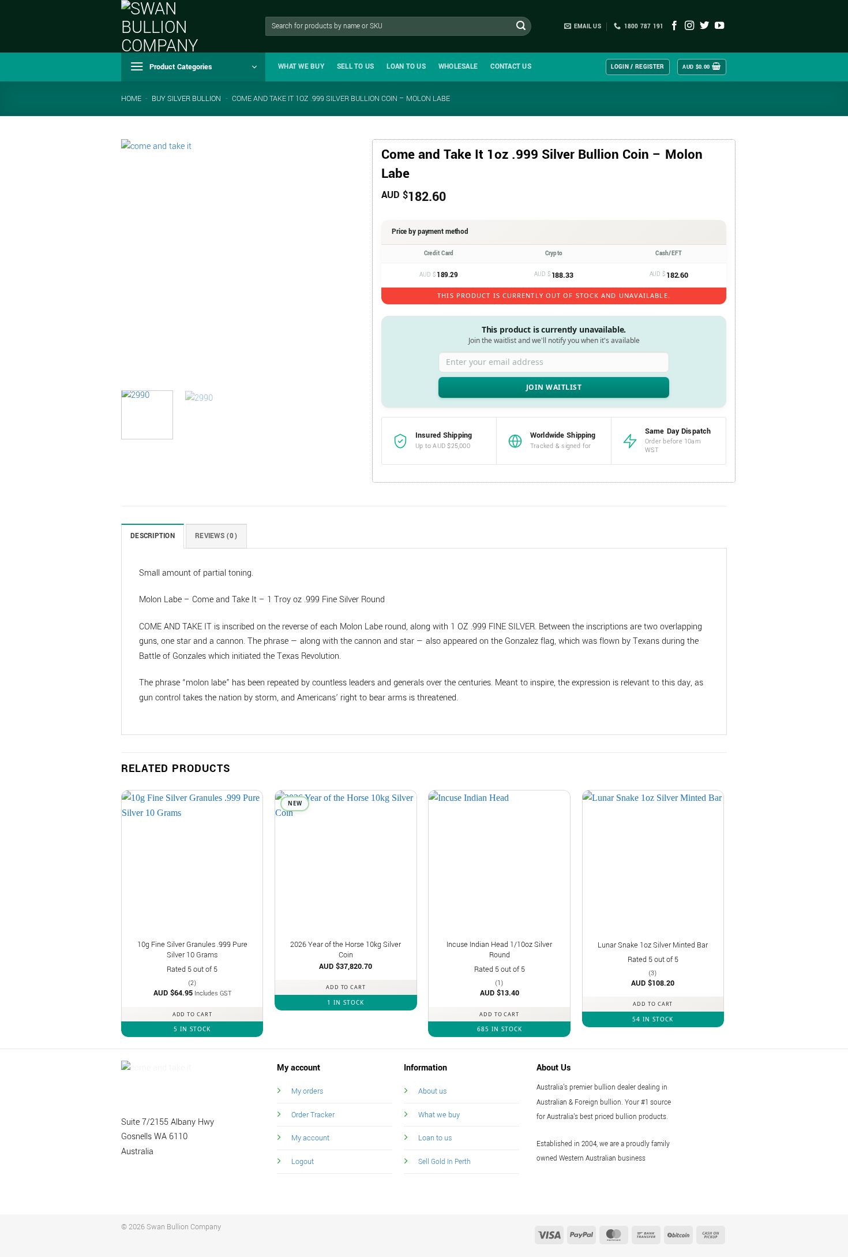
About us (432, 1091)
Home (131, 99)
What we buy (301, 67)
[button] (193, 67)
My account (310, 1137)
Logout (302, 1161)
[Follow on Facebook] (674, 26)
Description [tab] (152, 536)
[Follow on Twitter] (704, 26)
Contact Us (510, 67)
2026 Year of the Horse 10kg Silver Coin (345, 950)
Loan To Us (406, 67)
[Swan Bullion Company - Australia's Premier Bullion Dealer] (179, 26)
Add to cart (192, 1014)
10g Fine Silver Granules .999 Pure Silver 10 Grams (192, 950)
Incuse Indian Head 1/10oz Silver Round (499, 950)
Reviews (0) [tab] (216, 536)
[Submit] (521, 26)
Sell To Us (355, 67)
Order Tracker (313, 1114)
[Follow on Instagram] (689, 26)
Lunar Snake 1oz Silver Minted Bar (653, 945)
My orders (307, 1091)
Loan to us (435, 1137)
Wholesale (458, 67)
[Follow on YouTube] (719, 26)
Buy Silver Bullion (186, 99)
